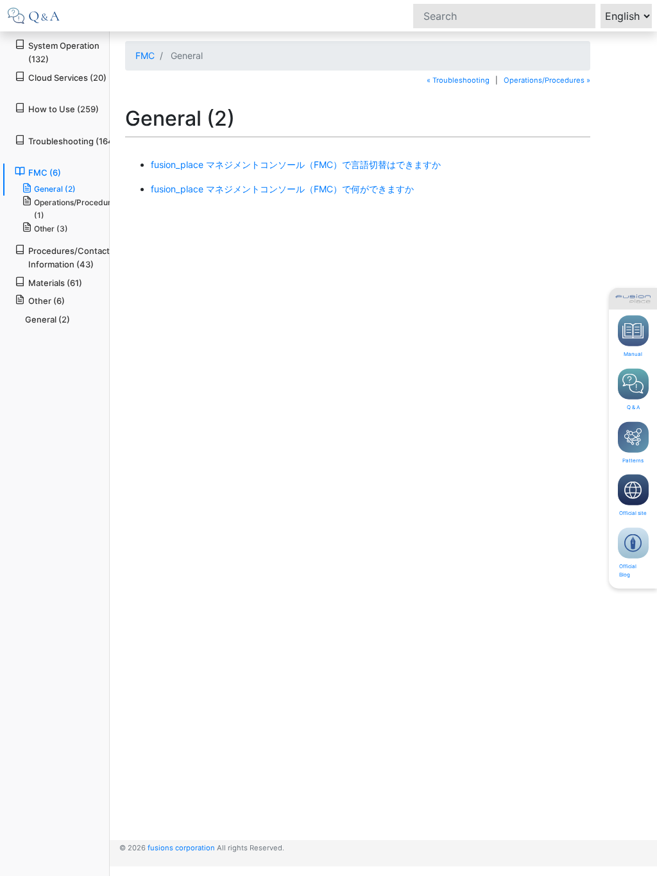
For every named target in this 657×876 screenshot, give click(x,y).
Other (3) (51, 228)
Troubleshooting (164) (72, 141)
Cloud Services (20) (67, 77)
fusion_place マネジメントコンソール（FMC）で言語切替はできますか (296, 164)
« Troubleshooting (458, 80)
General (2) (55, 189)
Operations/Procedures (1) (76, 208)
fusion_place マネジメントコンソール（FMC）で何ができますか (282, 188)
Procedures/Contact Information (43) (69, 257)
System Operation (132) (63, 52)
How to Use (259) (63, 109)
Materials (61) (55, 283)
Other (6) (46, 301)
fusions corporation (181, 847)
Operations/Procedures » (547, 80)
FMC (145, 55)
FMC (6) (44, 172)
